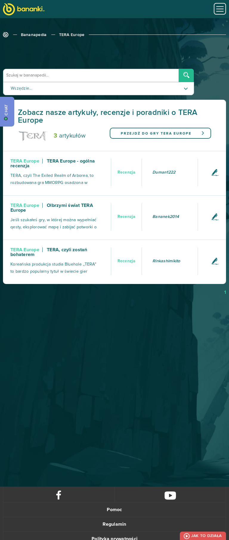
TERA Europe (72, 35)
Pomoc (114, 509)
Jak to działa (206, 536)
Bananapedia (34, 35)
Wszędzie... (21, 88)
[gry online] (23, 10)
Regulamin (114, 524)
